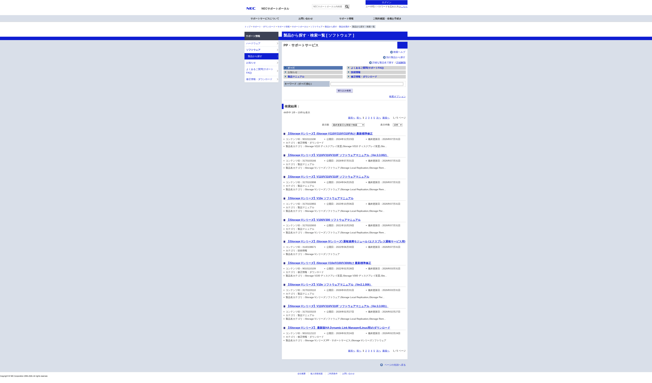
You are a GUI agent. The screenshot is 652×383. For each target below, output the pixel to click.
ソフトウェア (316, 26)
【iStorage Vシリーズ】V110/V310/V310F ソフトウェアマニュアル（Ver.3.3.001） (337, 306)
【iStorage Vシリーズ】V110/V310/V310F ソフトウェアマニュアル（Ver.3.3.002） (337, 155)
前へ (359, 117)
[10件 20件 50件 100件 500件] (397, 124)
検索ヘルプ (399, 52)
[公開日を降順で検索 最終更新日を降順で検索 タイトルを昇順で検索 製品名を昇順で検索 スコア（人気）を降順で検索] (348, 124)
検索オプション (397, 96)
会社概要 (301, 373)
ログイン (386, 2)
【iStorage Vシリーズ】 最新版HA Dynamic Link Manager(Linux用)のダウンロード (338, 327)
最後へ (386, 117)
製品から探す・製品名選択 (337, 26)
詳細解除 (401, 62)
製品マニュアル (296, 76)
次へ (378, 117)
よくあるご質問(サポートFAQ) (367, 67)
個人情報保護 (316, 373)
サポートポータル (300, 26)
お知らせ (251, 62)
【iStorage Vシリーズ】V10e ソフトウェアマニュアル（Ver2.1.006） (329, 284)
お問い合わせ (305, 18)
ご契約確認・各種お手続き (387, 18)
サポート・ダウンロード (264, 26)
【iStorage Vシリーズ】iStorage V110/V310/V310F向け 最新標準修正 (330, 133)
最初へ (351, 117)
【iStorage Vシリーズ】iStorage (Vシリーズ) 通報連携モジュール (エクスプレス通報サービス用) (346, 241)
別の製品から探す (395, 57)
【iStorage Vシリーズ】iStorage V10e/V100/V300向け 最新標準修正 (329, 263)
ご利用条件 (332, 373)
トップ (247, 26)
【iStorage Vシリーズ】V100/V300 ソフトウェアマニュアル (324, 219)
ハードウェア (253, 43)
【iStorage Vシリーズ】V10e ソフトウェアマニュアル (320, 198)
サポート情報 (283, 26)
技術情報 (355, 72)
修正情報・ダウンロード (364, 76)
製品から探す (255, 56)
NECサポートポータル (275, 8)
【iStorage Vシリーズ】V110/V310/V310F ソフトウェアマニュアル (328, 176)
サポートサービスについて (265, 18)
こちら (404, 6)
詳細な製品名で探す (383, 62)
